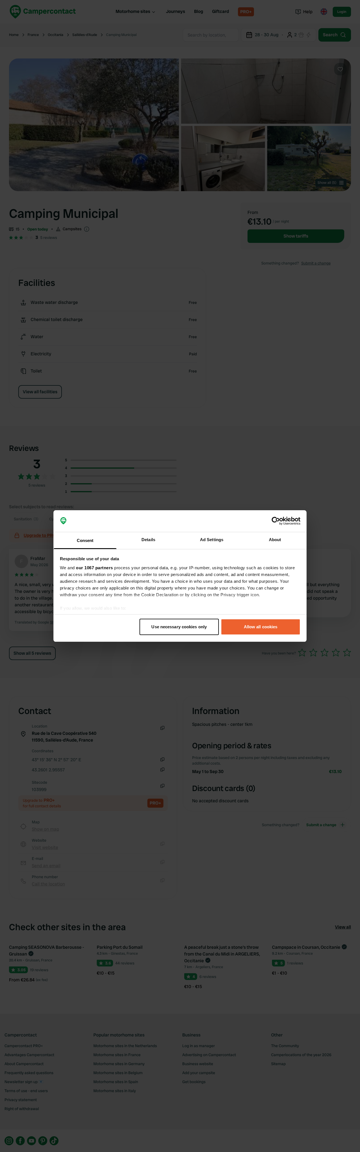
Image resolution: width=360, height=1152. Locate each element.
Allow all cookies (261, 626)
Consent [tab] (85, 540)
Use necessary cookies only (179, 626)
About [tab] (275, 539)
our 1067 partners (94, 567)
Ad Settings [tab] (211, 539)
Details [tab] (148, 539)
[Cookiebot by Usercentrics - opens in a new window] (275, 521)
